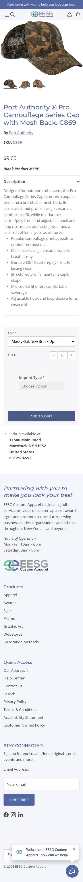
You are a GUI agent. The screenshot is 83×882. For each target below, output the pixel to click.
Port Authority (21, 132)
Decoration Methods (21, 641)
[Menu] (5, 14)
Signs (8, 610)
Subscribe (19, 799)
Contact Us (13, 685)
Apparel (10, 594)
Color (12, 333)
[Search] (14, 14)
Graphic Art (13, 626)
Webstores (13, 634)
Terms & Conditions (20, 709)
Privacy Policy (15, 701)
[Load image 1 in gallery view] (41, 48)
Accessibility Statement (23, 717)
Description (14, 181)
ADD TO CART (41, 416)
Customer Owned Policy (24, 725)
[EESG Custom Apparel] (42, 14)
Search (9, 693)
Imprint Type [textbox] (31, 377)
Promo (9, 618)
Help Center (14, 678)
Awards (10, 602)
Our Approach (16, 670)
